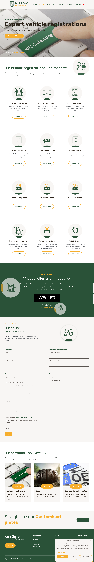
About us (36, 544)
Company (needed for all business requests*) (20, 385)
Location (10, 545)
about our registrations (14, 36)
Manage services (61, 552)
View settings (86, 556)
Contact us (77, 4)
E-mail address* (54, 352)
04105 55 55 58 (19, 52)
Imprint (80, 560)
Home (35, 4)
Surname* (29, 361)
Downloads (50, 4)
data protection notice (24, 417)
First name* (9, 361)
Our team (69, 4)
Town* (28, 401)
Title (6, 352)
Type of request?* (11, 377)
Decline (74, 556)
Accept (62, 556)
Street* (7, 393)
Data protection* (11, 412)
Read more (18, 486)
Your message (54, 385)
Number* (29, 393)
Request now (18, 116)
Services (41, 4)
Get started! (82, 520)
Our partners (60, 4)
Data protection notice (72, 560)
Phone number (54, 360)
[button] (91, 540)
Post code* (8, 401)
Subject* (52, 377)
